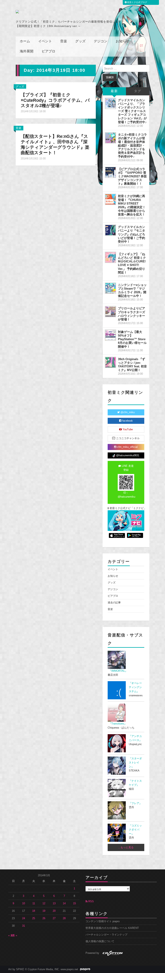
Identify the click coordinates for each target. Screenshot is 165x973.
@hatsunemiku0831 (127, 455)
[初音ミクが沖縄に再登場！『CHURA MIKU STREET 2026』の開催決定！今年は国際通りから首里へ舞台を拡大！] (110, 199)
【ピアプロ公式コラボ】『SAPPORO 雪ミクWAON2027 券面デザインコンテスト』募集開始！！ (132, 176)
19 (43, 911)
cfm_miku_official (127, 447)
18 (33, 911)
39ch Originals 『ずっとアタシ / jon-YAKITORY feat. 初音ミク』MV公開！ (132, 364)
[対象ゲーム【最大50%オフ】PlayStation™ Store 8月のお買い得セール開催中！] (110, 335)
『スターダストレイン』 (135, 762)
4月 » (14, 935)
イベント (45, 41)
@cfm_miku (127, 412)
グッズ (80, 41)
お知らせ (122, 41)
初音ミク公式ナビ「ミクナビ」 (126, 508)
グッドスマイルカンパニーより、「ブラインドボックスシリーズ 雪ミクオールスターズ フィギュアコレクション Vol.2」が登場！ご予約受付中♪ (132, 111)
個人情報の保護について (100, 941)
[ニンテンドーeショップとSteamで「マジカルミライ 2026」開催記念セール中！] (110, 288)
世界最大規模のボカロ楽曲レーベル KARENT (112, 928)
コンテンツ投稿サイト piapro (103, 921)
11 (33, 903)
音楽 (63, 41)
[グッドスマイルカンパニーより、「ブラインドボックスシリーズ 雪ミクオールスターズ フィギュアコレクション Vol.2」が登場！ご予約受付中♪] (110, 103)
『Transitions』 (118, 723)
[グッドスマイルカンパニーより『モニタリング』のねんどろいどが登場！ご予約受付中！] (110, 230)
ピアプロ (48, 51)
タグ (137, 91)
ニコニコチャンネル (127, 438)
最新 (114, 91)
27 (54, 918)
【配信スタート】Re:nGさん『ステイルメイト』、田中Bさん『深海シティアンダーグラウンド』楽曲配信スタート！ (55, 144)
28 (64, 918)
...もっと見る (126, 847)
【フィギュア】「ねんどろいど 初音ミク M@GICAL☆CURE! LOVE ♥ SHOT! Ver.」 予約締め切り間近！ (132, 263)
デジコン (100, 41)
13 (54, 903)
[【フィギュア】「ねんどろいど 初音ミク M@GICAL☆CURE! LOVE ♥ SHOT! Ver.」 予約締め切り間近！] (110, 257)
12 (43, 903)
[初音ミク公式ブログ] (46, 11)
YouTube (127, 429)
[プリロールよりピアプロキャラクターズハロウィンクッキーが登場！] (110, 312)
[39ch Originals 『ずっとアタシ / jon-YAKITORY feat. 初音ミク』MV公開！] (110, 362)
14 (64, 903)
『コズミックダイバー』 (135, 829)
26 (43, 918)
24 (23, 918)
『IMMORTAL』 (118, 670)
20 (54, 911)
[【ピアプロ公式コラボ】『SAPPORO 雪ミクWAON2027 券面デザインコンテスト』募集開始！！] (110, 172)
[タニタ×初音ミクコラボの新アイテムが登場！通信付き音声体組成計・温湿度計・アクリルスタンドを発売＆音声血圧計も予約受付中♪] (110, 138)
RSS (91, 901)
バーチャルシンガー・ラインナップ (106, 934)
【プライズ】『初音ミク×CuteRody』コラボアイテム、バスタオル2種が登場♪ (55, 100)
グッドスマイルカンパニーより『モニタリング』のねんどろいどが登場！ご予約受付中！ (131, 234)
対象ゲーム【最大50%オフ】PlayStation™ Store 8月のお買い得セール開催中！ (132, 339)
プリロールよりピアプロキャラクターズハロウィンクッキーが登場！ (131, 314)
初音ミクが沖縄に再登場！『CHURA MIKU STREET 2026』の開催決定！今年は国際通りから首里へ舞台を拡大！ (131, 205)
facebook (127, 420)
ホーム (25, 41)
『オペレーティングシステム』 (135, 687)
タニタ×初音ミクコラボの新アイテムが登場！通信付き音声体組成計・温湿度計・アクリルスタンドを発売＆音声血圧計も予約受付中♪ (132, 145)
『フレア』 (135, 803)
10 (23, 903)
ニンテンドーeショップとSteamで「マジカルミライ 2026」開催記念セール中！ (132, 290)
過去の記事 (114, 602)
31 (23, 925)
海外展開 (26, 51)
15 (74, 903)
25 (33, 918)
